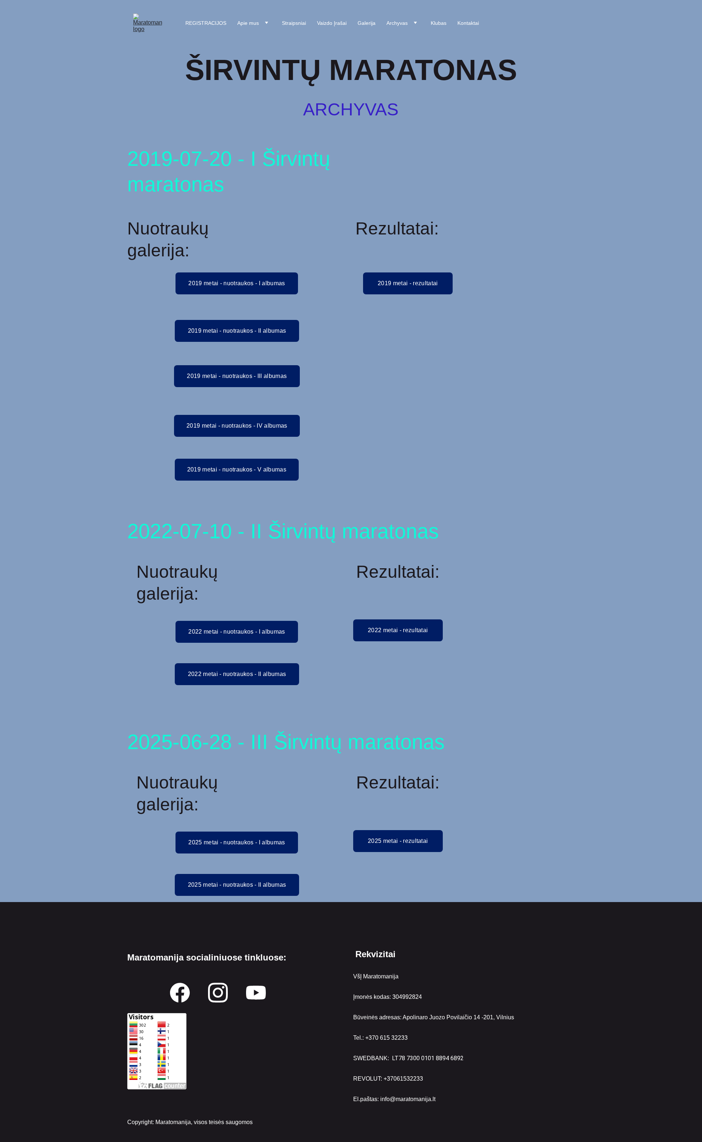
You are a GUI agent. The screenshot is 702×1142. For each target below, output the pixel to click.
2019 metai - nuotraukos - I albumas (236, 283)
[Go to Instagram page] (218, 992)
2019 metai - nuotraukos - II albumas (237, 331)
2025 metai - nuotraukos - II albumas (237, 885)
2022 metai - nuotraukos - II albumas (237, 674)
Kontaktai (468, 23)
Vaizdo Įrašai (332, 23)
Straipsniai (294, 23)
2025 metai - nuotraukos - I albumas (236, 842)
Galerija (366, 23)
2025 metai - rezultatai (398, 841)
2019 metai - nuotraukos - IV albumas (236, 426)
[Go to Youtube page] (256, 992)
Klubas (438, 23)
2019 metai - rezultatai (408, 283)
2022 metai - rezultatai (398, 630)
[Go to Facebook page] (180, 992)
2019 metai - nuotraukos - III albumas (237, 376)
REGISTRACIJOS (205, 23)
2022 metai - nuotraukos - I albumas (236, 632)
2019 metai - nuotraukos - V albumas (236, 469)
